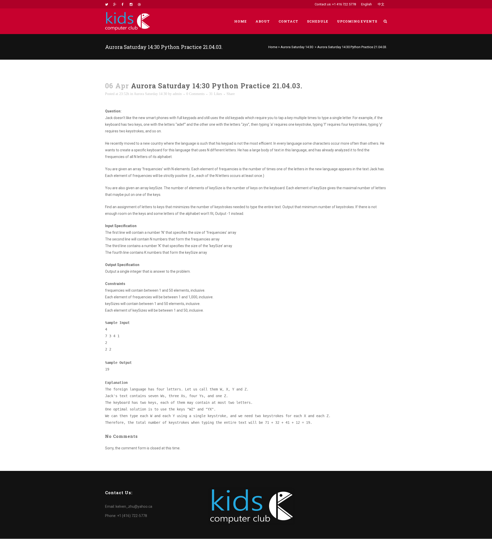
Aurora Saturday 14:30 (297, 47)
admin (177, 94)
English (366, 4)
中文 (381, 4)
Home (272, 47)
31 (215, 94)
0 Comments (195, 94)
